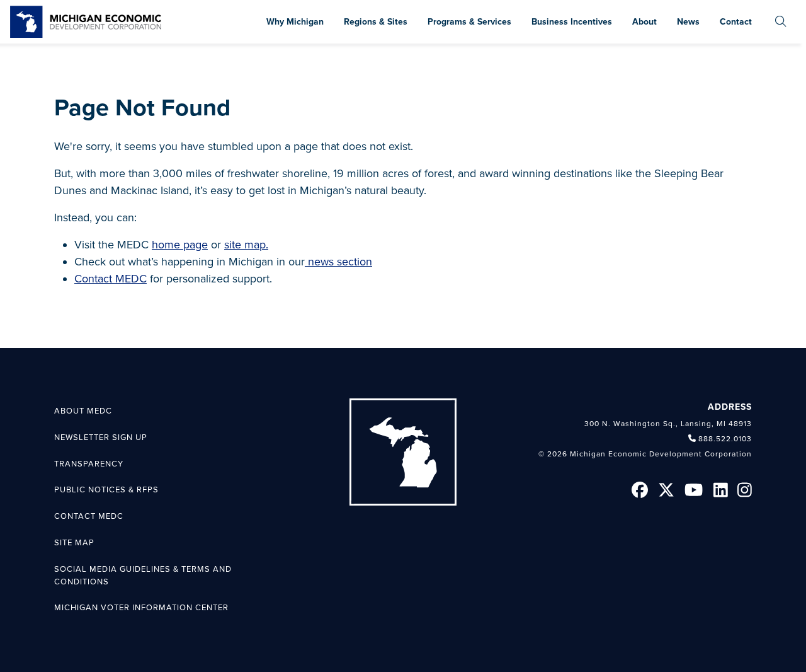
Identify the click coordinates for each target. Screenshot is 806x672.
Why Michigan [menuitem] (295, 21)
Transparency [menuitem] (88, 464)
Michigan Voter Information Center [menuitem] (141, 608)
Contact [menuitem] (736, 21)
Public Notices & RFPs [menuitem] (106, 490)
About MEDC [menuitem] (83, 411)
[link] (85, 22)
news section (338, 262)
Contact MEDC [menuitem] (88, 516)
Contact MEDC (110, 279)
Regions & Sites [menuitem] (375, 21)
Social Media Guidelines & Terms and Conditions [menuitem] (143, 575)
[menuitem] (781, 21)
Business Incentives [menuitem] (571, 21)
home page (180, 245)
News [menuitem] (688, 21)
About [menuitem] (644, 21)
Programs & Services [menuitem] (469, 21)
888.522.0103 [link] (725, 438)
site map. (246, 245)
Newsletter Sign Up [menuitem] (100, 437)
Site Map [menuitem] (74, 543)
